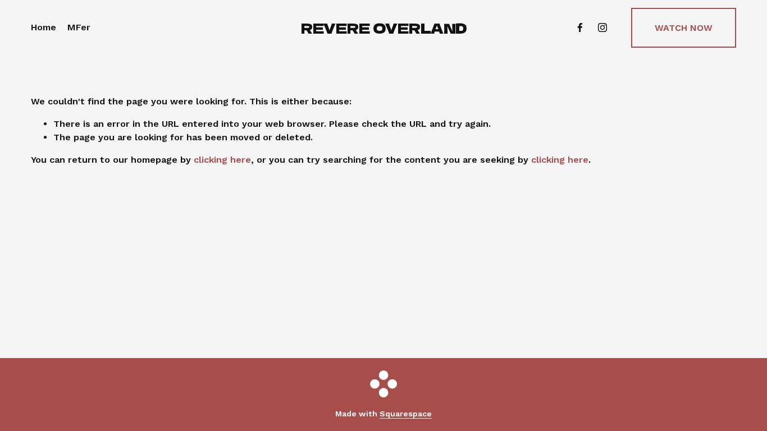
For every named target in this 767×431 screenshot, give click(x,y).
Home (43, 27)
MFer (78, 27)
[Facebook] (580, 27)
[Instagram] (602, 27)
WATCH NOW (684, 27)
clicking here (222, 159)
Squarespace (406, 413)
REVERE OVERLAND (384, 28)
